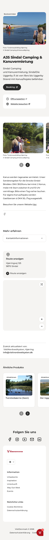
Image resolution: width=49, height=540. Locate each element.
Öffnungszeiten (18, 99)
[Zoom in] (42, 319)
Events (10, 491)
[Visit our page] (10, 439)
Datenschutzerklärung (17, 510)
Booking (10, 87)
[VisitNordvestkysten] (15, 451)
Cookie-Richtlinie (15, 507)
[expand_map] (41, 284)
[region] (24, 305)
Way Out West (13, 487)
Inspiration (12, 480)
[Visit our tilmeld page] (32, 439)
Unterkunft (12, 484)
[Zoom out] (42, 326)
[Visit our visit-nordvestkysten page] (39, 439)
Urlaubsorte (12, 477)
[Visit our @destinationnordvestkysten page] (24, 439)
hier (35, 204)
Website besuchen (19, 104)
